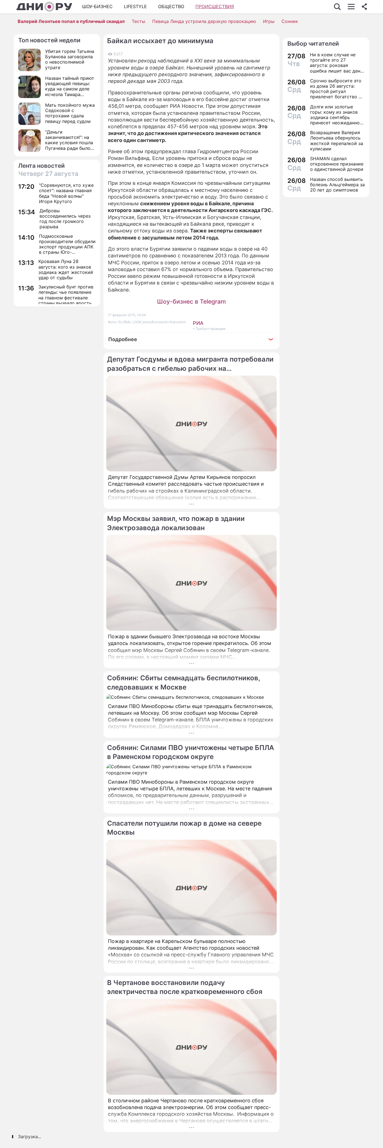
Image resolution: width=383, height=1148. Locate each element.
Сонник (290, 21)
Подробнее (122, 339)
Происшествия (214, 6)
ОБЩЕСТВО (171, 6)
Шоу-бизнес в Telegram (191, 301)
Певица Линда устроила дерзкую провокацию (204, 21)
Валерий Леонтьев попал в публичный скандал (71, 21)
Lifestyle (135, 6)
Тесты (138, 21)
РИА (198, 323)
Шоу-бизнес (97, 6)
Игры (268, 21)
